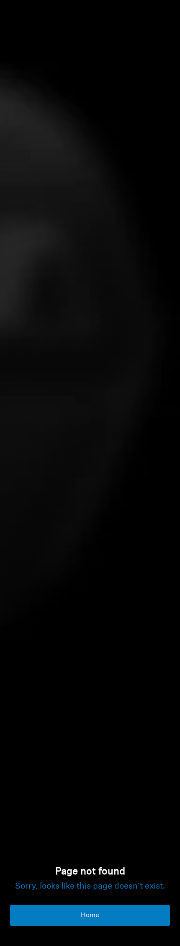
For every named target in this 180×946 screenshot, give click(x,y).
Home (90, 915)
